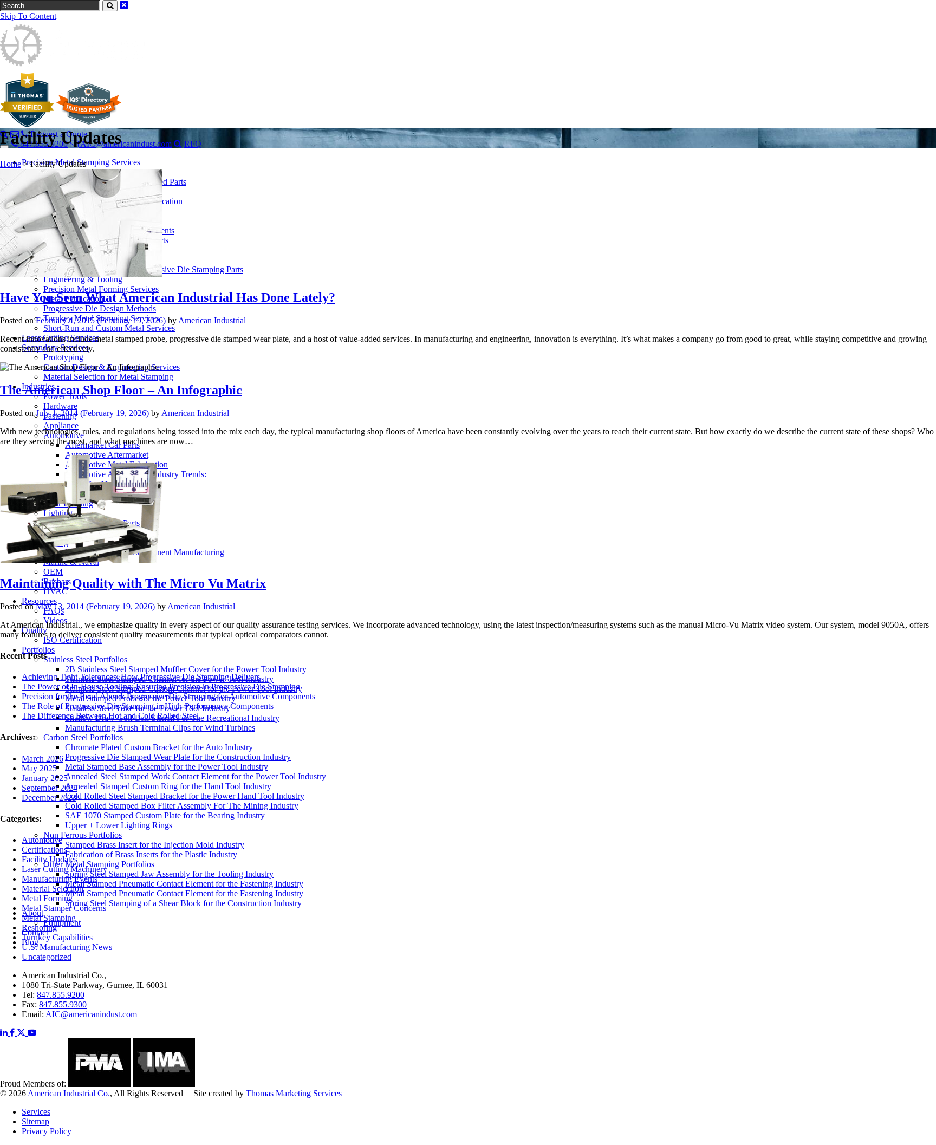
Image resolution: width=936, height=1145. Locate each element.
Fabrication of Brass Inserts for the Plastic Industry (151, 854)
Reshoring (39, 927)
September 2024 (49, 787)
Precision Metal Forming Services (101, 289)
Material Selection (52, 888)
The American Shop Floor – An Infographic (121, 390)
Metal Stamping (49, 917)
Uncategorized (47, 956)
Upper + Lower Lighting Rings (118, 825)
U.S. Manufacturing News (67, 947)
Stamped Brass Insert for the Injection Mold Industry (154, 844)
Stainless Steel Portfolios (85, 659)
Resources (39, 601)
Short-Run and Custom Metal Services (109, 328)
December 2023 (49, 797)
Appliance (61, 425)
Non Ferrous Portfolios (82, 835)
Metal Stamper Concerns (64, 908)
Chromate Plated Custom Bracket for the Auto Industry (159, 747)
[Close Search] (124, 5)
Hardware (60, 406)
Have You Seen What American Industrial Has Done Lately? (167, 297)
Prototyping (63, 357)
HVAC (55, 591)
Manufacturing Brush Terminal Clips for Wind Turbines (160, 727)
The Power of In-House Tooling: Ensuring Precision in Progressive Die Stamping (161, 686)
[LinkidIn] (5, 1032)
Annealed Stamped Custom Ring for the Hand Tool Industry (168, 786)
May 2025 (39, 768)
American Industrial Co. (69, 1093)
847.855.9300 (63, 1004)
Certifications (44, 849)
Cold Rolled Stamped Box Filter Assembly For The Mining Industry (181, 805)
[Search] (178, 143)
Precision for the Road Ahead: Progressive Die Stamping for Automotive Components (168, 696)
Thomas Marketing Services (294, 1093)
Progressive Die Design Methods (99, 308)
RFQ (193, 143)
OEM (53, 571)
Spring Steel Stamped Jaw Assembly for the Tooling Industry (169, 874)
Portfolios (38, 649)
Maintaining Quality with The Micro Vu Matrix (133, 583)
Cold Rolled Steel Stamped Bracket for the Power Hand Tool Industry (184, 796)
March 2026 (42, 758)
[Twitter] (22, 1032)
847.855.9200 (60, 994)
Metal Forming (47, 898)
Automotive (42, 839)
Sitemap (35, 1121)
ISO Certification (72, 640)
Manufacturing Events (60, 878)
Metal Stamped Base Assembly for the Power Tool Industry (166, 766)
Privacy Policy (47, 1131)
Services (36, 1111)
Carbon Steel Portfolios (83, 737)
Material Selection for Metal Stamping (108, 376)
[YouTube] (32, 1032)
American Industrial (211, 320)
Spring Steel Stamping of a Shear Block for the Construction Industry (183, 903)
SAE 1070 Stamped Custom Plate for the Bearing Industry (165, 815)
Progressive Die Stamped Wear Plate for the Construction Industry (178, 757)
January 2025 (45, 778)
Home (10, 163)
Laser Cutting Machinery (64, 869)
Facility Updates (49, 859)
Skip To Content (28, 16)
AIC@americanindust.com (91, 1014)
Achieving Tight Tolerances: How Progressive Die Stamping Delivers (141, 676)
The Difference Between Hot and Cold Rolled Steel (110, 715)
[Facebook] (13, 1032)
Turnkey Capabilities (57, 937)
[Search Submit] (110, 5)
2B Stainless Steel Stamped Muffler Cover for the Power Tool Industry (186, 669)
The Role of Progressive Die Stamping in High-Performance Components (148, 706)
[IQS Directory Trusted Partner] (88, 124)
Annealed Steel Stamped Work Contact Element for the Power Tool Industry (195, 776)
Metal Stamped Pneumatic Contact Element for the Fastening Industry (184, 883)
